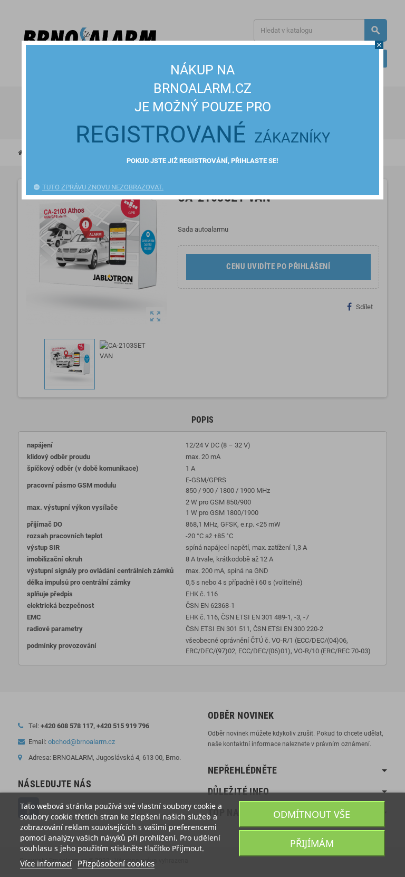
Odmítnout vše (311, 814)
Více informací (46, 863)
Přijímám (312, 843)
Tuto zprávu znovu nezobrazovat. (102, 187)
